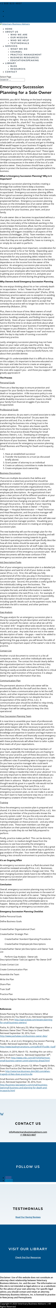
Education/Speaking (24, 60)
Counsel (16, 51)
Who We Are (19, 34)
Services (11, 46)
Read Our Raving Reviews (28, 1217)
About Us (11, 31)
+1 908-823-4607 (28, 1134)
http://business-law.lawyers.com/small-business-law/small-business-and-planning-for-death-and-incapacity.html (24, 1087)
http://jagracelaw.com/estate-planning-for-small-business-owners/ (26, 1021)
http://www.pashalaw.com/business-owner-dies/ (23, 1036)
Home (9, 29)
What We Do (19, 49)
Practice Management (26, 54)
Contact (11, 71)
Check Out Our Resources (28, 1257)
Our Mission (18, 37)
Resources (18, 69)
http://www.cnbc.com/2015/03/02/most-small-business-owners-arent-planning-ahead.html (25, 1059)
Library (10, 63)
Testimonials (19, 43)
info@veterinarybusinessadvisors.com (28, 1132)
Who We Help (19, 40)
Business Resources (24, 57)
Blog (13, 66)
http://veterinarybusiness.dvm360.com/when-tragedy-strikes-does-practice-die (25, 1073)
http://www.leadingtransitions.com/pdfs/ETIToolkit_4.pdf (27, 1046)
